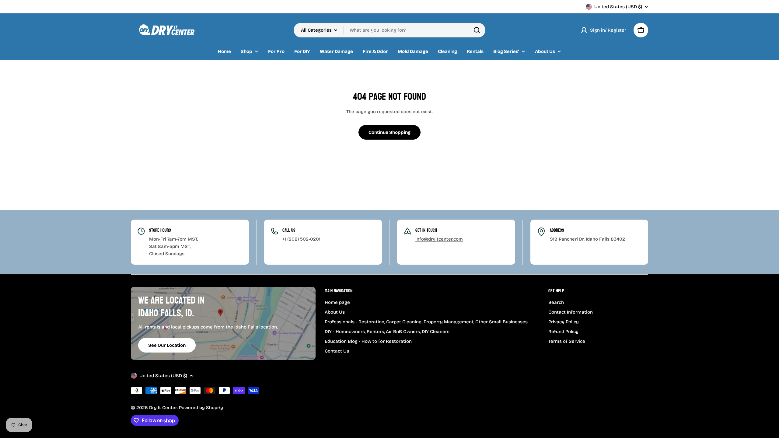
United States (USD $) (618, 6)
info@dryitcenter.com (439, 239)
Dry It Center (163, 407)
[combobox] (389, 30)
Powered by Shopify (201, 407)
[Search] (476, 30)
